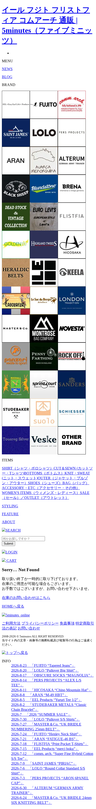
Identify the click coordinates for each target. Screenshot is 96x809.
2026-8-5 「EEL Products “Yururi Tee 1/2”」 (46, 700)
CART (11, 561)
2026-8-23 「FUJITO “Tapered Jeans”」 (43, 665)
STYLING (10, 506)
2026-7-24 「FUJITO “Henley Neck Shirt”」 (46, 734)
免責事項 (67, 623)
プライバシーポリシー (40, 623)
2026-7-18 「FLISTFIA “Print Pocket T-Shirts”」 (49, 744)
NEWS (7, 69)
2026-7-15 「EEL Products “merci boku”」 (45, 749)
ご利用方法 (11, 623)
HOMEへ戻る (13, 606)
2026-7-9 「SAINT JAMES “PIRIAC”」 (43, 763)
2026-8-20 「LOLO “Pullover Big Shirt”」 (45, 670)
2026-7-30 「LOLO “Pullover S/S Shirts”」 (45, 719)
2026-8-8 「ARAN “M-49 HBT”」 (39, 695)
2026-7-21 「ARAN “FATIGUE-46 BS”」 (45, 739)
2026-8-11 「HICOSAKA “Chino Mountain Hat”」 (51, 690)
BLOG (7, 77)
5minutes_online (18, 615)
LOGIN (11, 552)
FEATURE (10, 514)
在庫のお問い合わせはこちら (26, 598)
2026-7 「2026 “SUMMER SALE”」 (41, 714)
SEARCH (13, 530)
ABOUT (8, 522)
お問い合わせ (29, 628)
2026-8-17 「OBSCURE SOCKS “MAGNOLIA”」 (52, 675)
